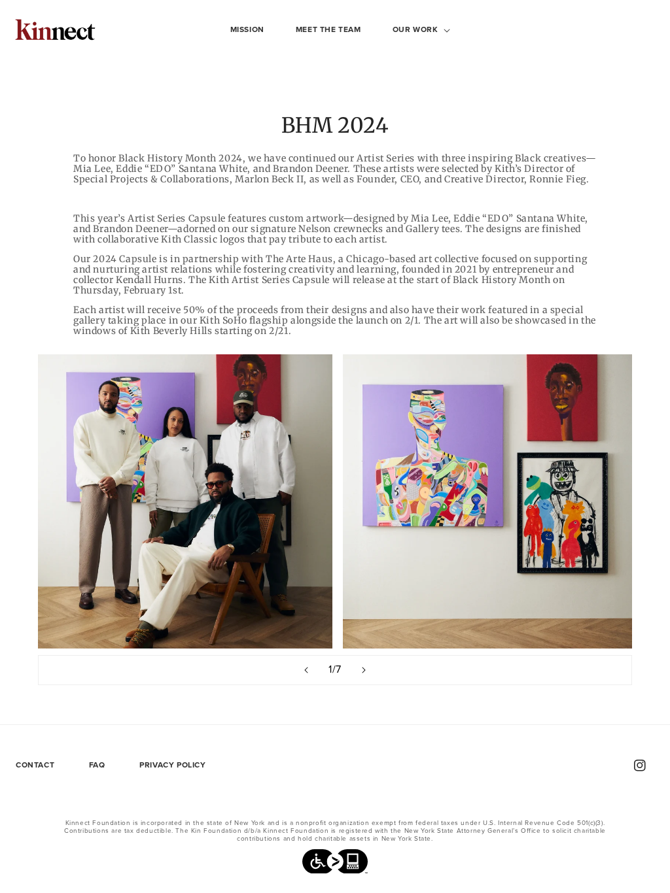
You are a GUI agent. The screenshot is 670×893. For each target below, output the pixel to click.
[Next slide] (363, 670)
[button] (416, 30)
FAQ (97, 765)
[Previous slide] (306, 670)
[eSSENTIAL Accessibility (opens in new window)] (335, 864)
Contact (35, 765)
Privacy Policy (172, 765)
